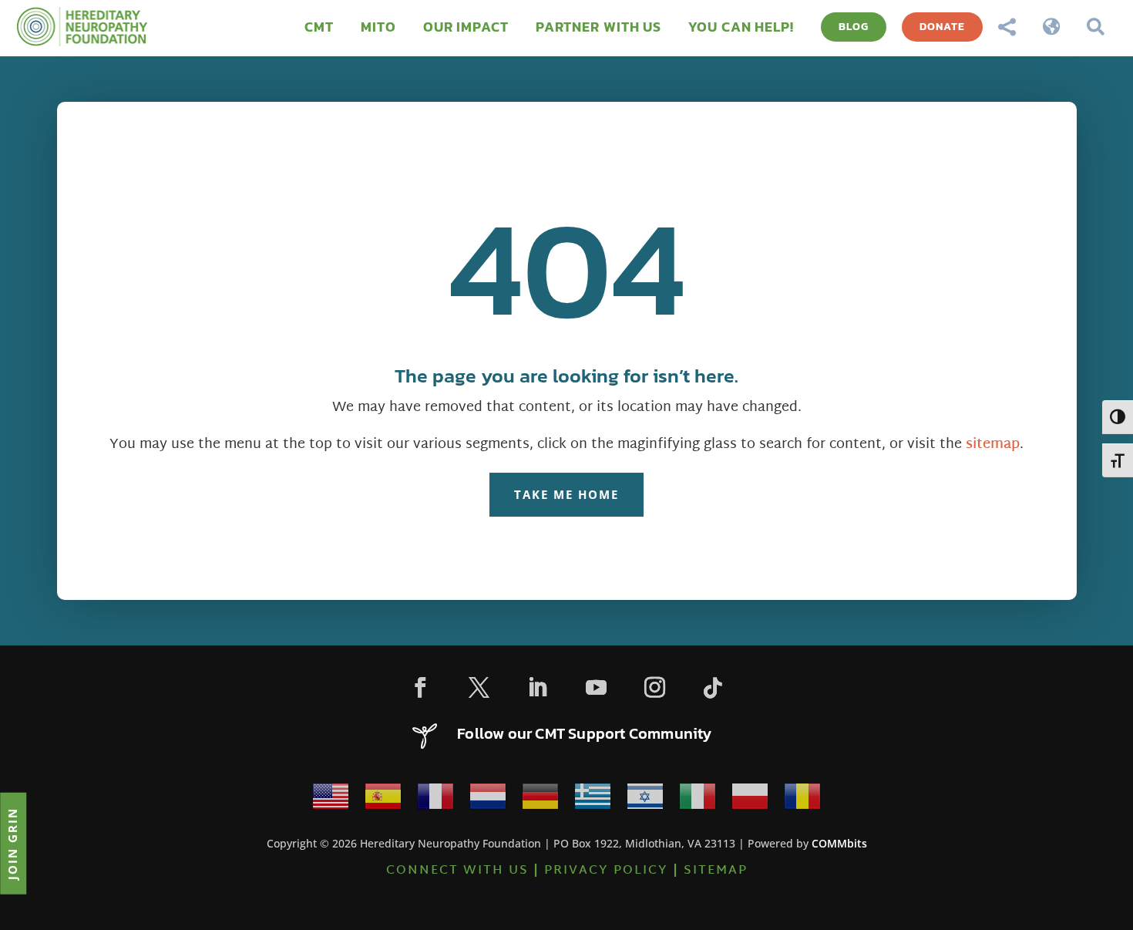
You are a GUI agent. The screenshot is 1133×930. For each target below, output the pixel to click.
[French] (435, 801)
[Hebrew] (645, 801)
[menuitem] (319, 26)
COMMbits (839, 843)
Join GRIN (12, 843)
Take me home (566, 494)
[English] (330, 801)
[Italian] (697, 801)
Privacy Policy (606, 871)
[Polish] (750, 801)
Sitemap (716, 871)
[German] (540, 801)
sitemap (993, 444)
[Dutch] (488, 801)
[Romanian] (802, 801)
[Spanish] (383, 801)
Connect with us (457, 871)
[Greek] (592, 801)
